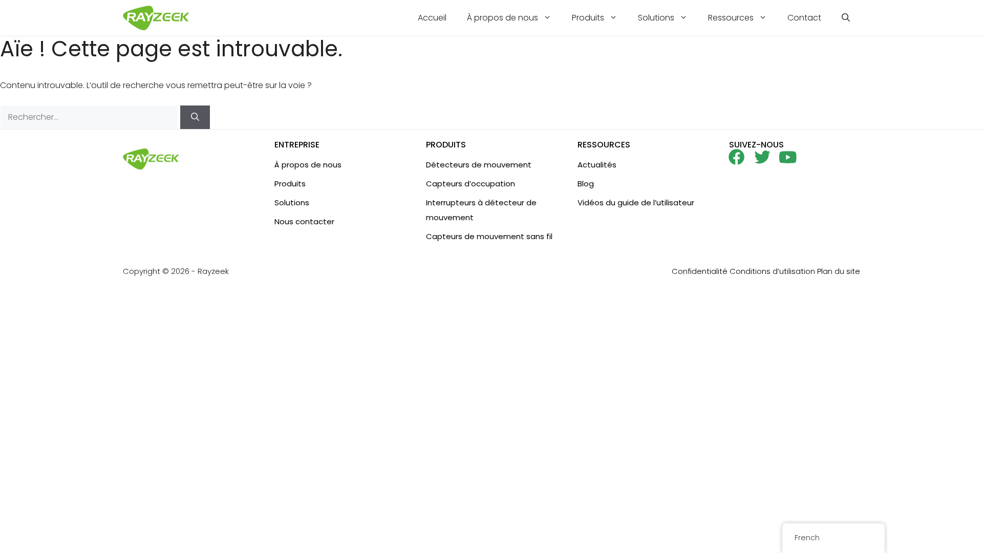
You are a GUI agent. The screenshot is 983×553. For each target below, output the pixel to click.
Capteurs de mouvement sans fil (489, 236)
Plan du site (838, 271)
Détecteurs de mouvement (478, 164)
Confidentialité (700, 271)
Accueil (432, 18)
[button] (845, 18)
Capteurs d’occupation (470, 183)
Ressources (731, 18)
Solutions (656, 18)
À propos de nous (502, 18)
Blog (586, 183)
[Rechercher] (195, 117)
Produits (588, 18)
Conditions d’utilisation (772, 271)
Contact (804, 18)
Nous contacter (304, 221)
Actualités (597, 164)
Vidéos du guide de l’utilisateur (636, 202)
